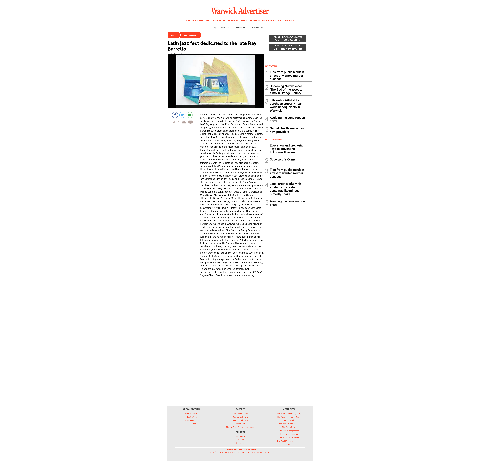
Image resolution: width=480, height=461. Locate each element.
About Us (225, 28)
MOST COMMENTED (273, 139)
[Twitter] (182, 115)
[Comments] (190, 115)
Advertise (240, 28)
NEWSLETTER (292, 3)
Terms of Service (232, 452)
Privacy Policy (245, 452)
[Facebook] (175, 115)
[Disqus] (216, 309)
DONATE (306, 3)
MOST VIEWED (271, 66)
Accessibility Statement (261, 452)
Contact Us (257, 28)
